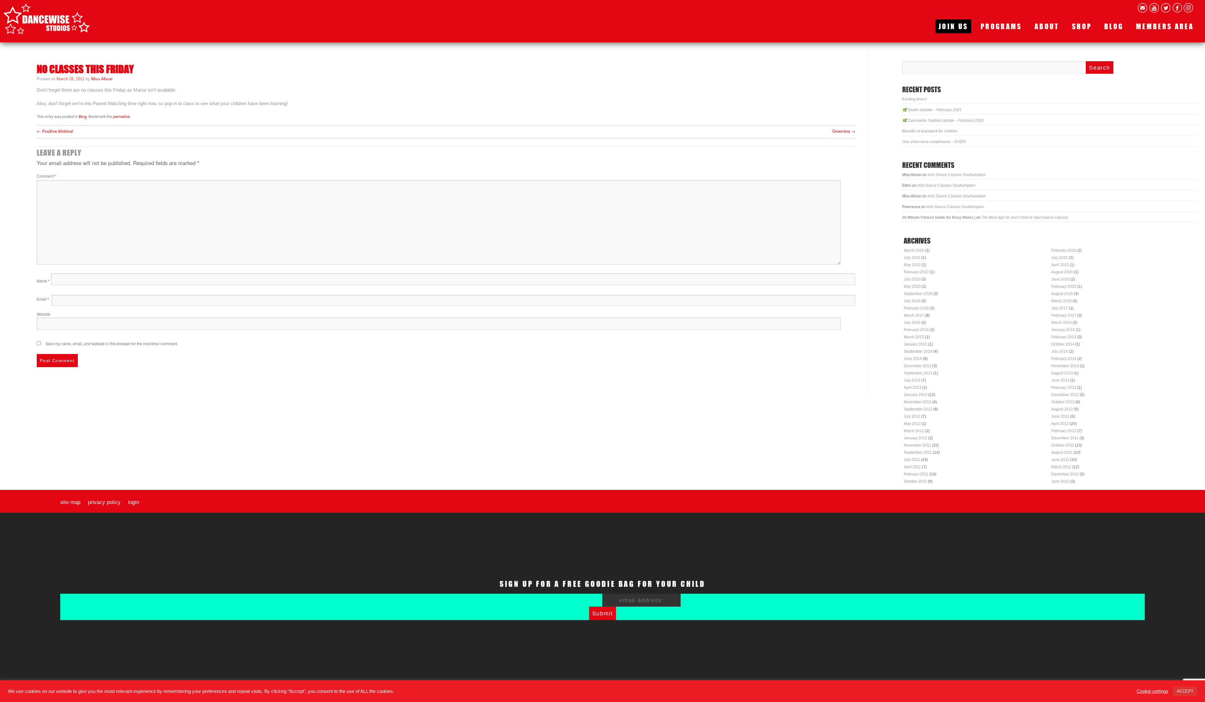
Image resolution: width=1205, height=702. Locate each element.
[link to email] (1142, 8)
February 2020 (1063, 286)
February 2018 (916, 308)
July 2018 (912, 301)
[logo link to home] (46, 19)
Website (44, 314)
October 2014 (1062, 344)
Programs (1001, 26)
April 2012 (1060, 423)
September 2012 (918, 409)
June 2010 (1060, 481)
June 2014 (913, 358)
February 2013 (1063, 387)
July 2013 (912, 380)
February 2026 (1063, 250)
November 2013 (1065, 366)
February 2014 (1063, 358)
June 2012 (1060, 416)
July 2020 (912, 279)
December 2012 (1065, 395)
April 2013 (912, 387)
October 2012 (1062, 402)
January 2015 (915, 344)
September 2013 (918, 373)
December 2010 (1065, 474)
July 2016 (912, 322)
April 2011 (912, 467)
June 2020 (1060, 279)
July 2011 (912, 460)
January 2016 (1063, 330)
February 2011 (916, 474)
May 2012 (912, 423)
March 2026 (914, 250)
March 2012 (914, 431)
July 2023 (912, 257)
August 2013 (1062, 373)
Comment (46, 176)
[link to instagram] (1188, 8)
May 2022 (912, 265)
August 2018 (1062, 294)
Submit (602, 613)
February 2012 (1063, 431)
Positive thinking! (55, 131)
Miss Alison (101, 79)
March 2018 (1061, 301)
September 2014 (918, 351)
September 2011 (918, 452)
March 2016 (1061, 322)
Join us (953, 26)
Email (43, 299)
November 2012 (917, 402)
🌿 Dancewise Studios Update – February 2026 (942, 120)
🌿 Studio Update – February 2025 (931, 110)
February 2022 (916, 272)
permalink (121, 116)
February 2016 (916, 330)
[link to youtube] (1154, 8)
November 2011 (917, 445)
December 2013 (917, 366)
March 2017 (914, 315)
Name (43, 280)
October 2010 (915, 481)
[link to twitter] (1165, 8)
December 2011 (1065, 438)
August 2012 (1062, 409)
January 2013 (915, 395)
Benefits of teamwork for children (930, 131)
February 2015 (1063, 337)
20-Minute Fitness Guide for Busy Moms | (938, 217)
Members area (1165, 26)
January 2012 (915, 438)
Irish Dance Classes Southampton (957, 175)
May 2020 (912, 286)
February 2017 (1063, 315)
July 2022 (1059, 257)
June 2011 (1060, 460)
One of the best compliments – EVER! (934, 142)
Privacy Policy (104, 502)
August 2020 (1062, 272)
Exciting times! (914, 99)
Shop (1082, 26)
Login (133, 502)
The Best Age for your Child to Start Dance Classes (1025, 217)
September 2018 (918, 294)
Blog (1113, 26)
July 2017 (1059, 308)
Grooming (843, 131)
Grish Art (653, 691)
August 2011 (1062, 452)
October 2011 (1062, 445)
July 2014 (1059, 351)
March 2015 (914, 337)
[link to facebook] (1177, 8)
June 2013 (1060, 380)
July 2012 (912, 416)
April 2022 (1060, 265)
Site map (70, 502)
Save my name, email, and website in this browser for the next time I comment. (112, 343)
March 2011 (1061, 467)
